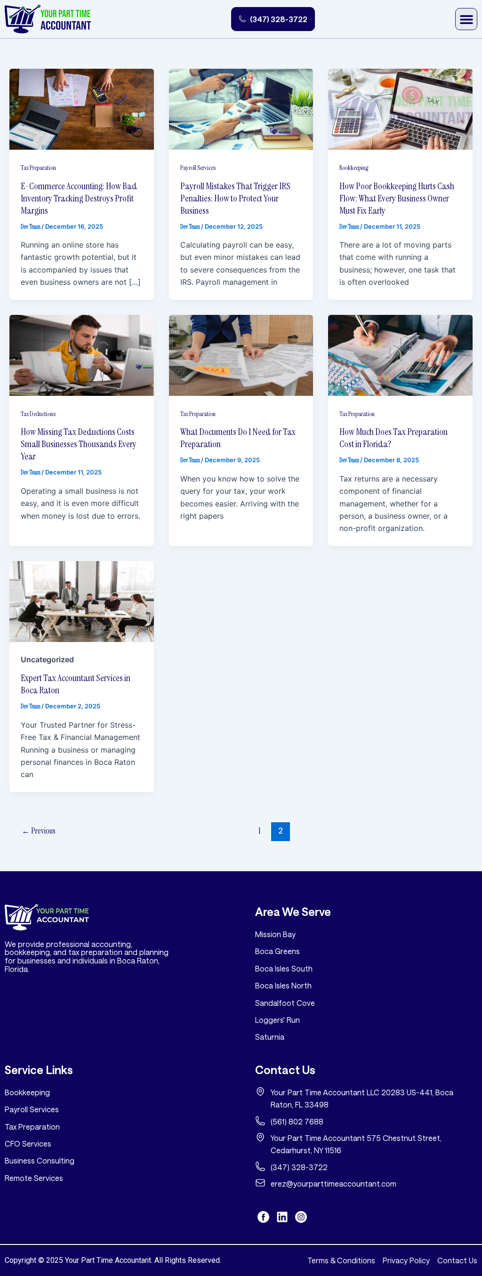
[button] (466, 19)
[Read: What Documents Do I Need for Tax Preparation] (241, 355)
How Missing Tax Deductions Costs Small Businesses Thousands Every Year (79, 443)
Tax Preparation (38, 167)
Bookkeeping (353, 167)
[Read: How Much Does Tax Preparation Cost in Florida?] (400, 355)
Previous (39, 831)
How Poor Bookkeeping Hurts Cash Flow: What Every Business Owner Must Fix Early (396, 198)
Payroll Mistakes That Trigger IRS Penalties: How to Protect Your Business (235, 198)
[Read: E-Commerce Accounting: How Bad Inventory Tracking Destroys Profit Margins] (81, 108)
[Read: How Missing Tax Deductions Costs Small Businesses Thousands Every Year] (81, 355)
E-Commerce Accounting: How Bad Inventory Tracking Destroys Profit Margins (79, 198)
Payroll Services (198, 167)
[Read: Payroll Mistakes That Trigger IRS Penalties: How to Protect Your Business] (241, 108)
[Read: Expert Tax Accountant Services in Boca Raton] (81, 601)
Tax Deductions (38, 413)
